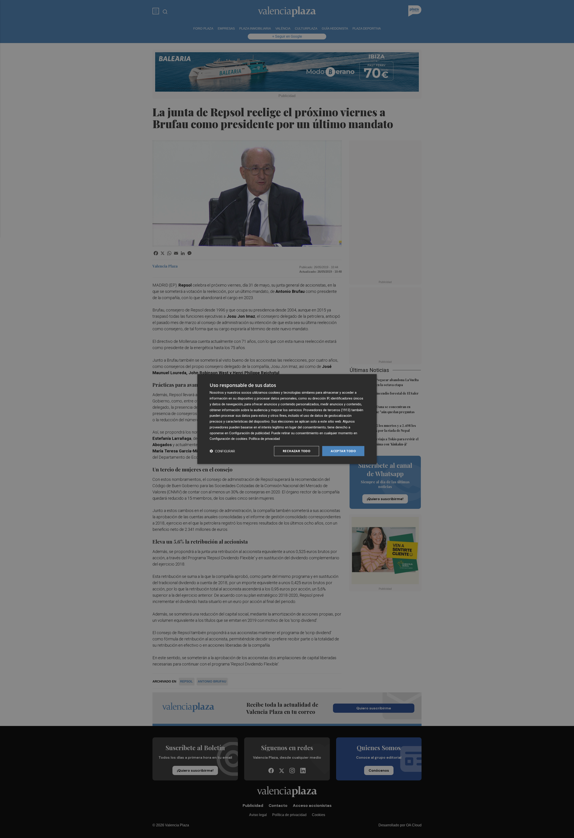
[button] (222, 451)
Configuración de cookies (228, 439)
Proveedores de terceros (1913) (326, 410)
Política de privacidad (264, 439)
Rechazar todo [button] (296, 451)
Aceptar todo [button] (343, 451)
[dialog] (287, 419)
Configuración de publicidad (249, 433)
